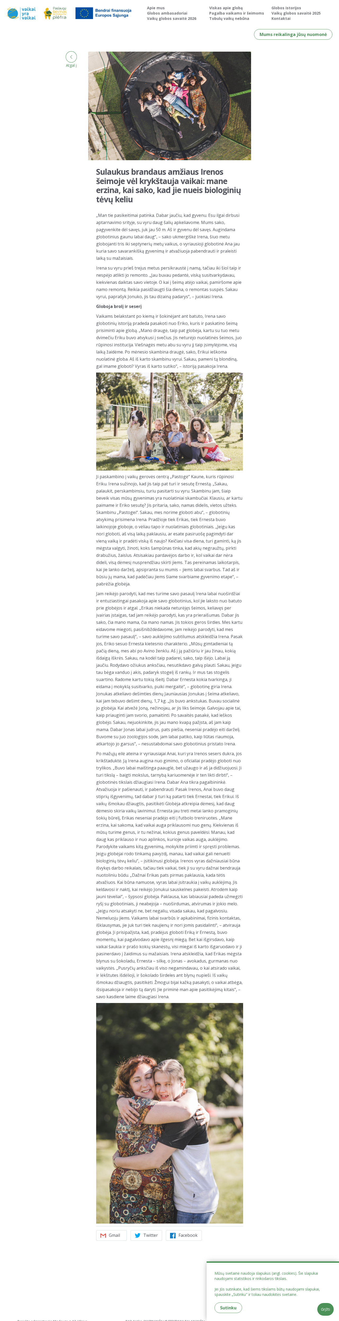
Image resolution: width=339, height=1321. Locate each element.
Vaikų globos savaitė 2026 (171, 18)
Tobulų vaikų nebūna (229, 18)
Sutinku (228, 1308)
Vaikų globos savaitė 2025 (296, 13)
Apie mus (156, 7)
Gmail (114, 1235)
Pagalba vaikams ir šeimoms (236, 13)
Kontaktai (281, 18)
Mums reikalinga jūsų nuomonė (293, 34)
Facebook (188, 1235)
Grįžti (325, 1309)
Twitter (150, 1235)
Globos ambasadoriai (167, 13)
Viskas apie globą (226, 7)
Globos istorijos (286, 7)
